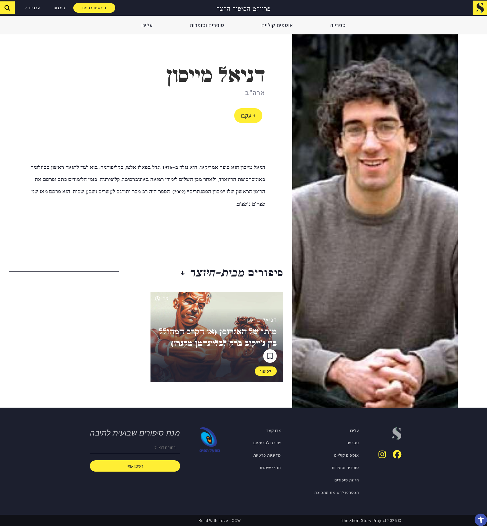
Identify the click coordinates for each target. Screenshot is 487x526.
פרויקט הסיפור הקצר (243, 8)
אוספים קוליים (277, 25)
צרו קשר (273, 430)
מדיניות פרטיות (267, 455)
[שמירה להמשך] (270, 356)
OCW (236, 520)
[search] (7, 7)
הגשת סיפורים (347, 480)
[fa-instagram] (382, 454)
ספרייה (338, 25)
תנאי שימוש (270, 467)
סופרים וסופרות (207, 25)
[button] (481, 520)
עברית (34, 7)
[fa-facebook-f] (397, 454)
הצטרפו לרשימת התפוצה (337, 492)
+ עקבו (248, 115)
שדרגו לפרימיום (267, 442)
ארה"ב (255, 92)
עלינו (147, 25)
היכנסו (59, 7)
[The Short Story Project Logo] (480, 8)
